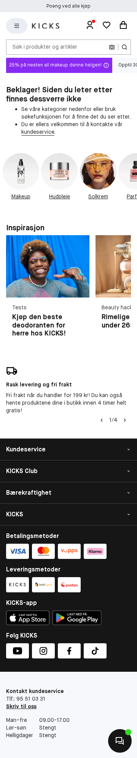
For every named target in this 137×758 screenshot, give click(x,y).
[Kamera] (112, 47)
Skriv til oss (21, 706)
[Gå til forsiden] (45, 26)
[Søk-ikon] (124, 47)
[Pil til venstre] (102, 420)
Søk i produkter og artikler (45, 46)
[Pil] (125, 420)
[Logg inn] (89, 25)
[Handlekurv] (123, 25)
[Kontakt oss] (120, 741)
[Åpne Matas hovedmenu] (16, 25)
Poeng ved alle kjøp (68, 6)
